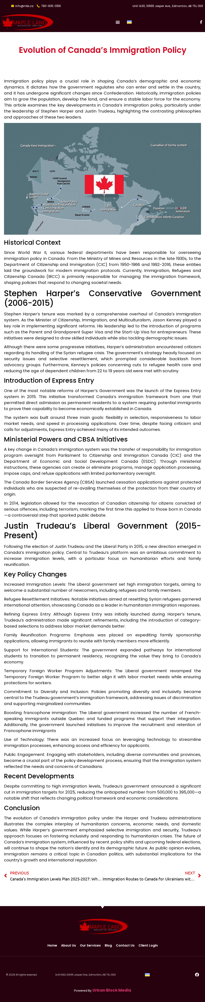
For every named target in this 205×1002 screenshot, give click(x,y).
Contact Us (125, 945)
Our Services (90, 945)
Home (52, 945)
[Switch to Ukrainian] (129, 22)
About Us (68, 945)
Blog (108, 945)
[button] (117, 22)
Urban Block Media (111, 990)
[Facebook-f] (201, 22)
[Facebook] (197, 975)
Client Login (148, 945)
